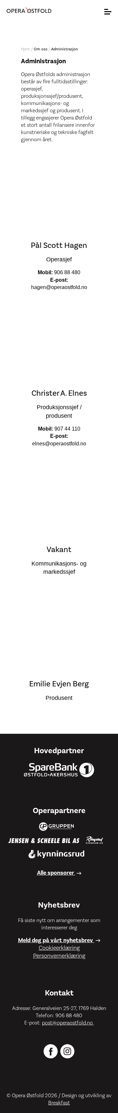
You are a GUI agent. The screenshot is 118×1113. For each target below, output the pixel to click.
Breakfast (59, 1103)
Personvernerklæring (59, 956)
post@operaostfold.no (68, 1023)
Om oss (41, 49)
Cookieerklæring (59, 948)
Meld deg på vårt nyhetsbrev (56, 940)
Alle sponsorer (56, 873)
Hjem (25, 49)
